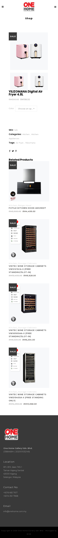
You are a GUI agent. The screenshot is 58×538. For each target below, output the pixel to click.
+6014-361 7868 (10, 496)
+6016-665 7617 (10, 492)
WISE (29, 534)
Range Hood (24, 205)
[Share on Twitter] (13, 151)
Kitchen (26, 134)
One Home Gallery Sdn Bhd (30, 531)
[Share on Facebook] (10, 151)
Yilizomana (30, 143)
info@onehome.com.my (14, 511)
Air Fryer (19, 143)
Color (11, 108)
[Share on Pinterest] (16, 151)
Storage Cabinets (27, 263)
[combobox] (26, 109)
